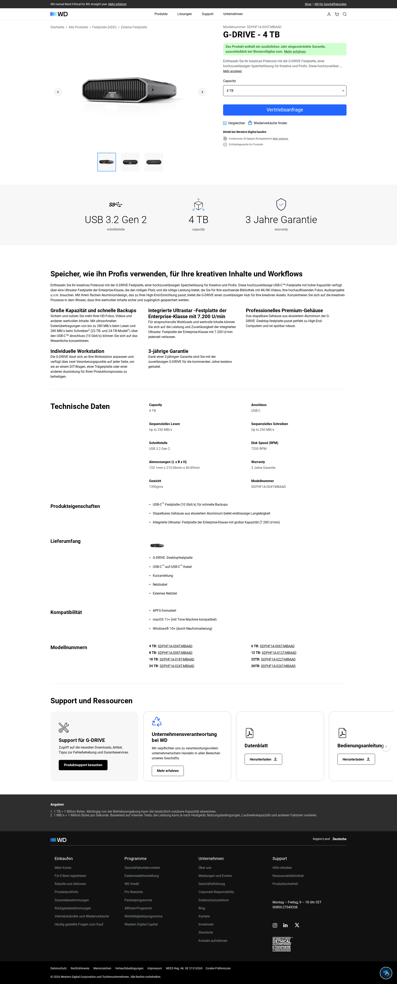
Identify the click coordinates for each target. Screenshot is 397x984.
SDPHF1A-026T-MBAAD (278, 666)
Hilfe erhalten (282, 868)
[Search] (345, 14)
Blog (201, 908)
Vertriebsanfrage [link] (285, 110)
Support (207, 14)
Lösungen (184, 14)
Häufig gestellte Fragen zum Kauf (79, 924)
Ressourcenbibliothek (288, 876)
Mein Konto (63, 868)
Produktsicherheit (285, 884)
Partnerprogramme (138, 900)
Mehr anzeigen (232, 71)
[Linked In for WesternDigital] (285, 926)
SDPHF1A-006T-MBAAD (277, 646)
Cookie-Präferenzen (218, 968)
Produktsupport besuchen (83, 765)
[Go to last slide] (58, 92)
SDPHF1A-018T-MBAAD (177, 659)
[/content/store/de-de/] (59, 14)
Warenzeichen (102, 968)
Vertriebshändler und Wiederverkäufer (82, 916)
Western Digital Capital (141, 924)
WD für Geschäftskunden (330, 4)
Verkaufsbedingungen (129, 968)
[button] (329, 15)
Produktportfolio (66, 892)
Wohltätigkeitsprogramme (143, 916)
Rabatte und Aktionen (70, 884)
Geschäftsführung (211, 884)
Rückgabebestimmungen (73, 908)
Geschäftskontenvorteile (142, 868)
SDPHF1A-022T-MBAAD (278, 659)
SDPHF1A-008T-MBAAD (175, 653)
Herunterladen (261, 759)
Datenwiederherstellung (141, 876)
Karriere (204, 916)
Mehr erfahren (117, 4)
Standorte (205, 932)
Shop (308, 4)
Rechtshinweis (80, 968)
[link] (234, 123)
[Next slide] (202, 92)
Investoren (206, 924)
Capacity (229, 81)
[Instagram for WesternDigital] (275, 926)
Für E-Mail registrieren (70, 876)
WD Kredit (131, 884)
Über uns (204, 868)
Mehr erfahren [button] (280, 138)
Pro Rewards (133, 892)
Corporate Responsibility (216, 892)
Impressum (154, 968)
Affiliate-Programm (138, 908)
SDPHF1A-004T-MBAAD (175, 646)
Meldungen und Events (215, 876)
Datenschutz (58, 968)
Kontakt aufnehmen (212, 941)
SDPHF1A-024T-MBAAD (177, 666)
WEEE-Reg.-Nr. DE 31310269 (184, 968)
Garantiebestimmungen (72, 900)
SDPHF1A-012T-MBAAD (279, 653)
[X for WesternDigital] (297, 925)
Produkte (160, 14)
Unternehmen (233, 14)
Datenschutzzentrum (213, 900)
